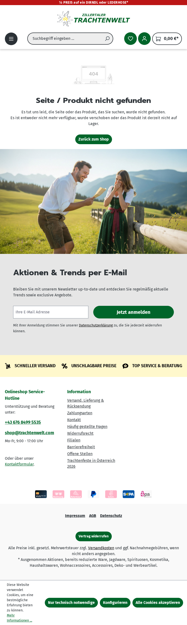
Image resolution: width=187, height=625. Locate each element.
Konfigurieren (115, 602)
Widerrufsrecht (80, 433)
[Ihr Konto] (144, 38)
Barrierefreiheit (81, 447)
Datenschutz (111, 515)
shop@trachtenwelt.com (29, 432)
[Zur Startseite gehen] (93, 18)
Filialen (73, 440)
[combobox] (64, 39)
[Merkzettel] (130, 38)
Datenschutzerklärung (96, 325)
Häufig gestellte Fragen (87, 426)
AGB (92, 515)
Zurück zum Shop (93, 139)
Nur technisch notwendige (71, 602)
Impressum (75, 515)
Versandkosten (101, 548)
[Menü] (11, 39)
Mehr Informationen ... (19, 618)
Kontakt (74, 419)
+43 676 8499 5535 (23, 422)
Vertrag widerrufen (94, 536)
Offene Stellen (80, 453)
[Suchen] (107, 39)
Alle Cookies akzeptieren (158, 602)
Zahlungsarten (79, 413)
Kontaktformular (19, 464)
